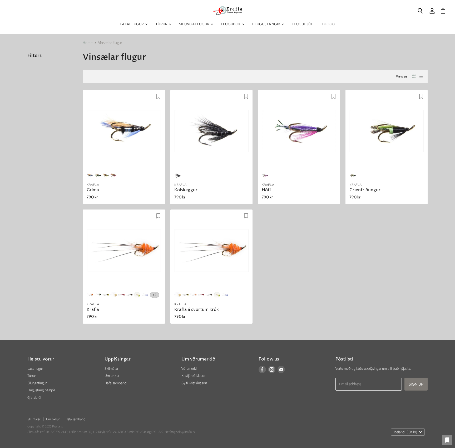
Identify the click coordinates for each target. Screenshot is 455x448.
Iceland (405, 432)
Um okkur (112, 375)
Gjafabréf (34, 397)
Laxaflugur (132, 24)
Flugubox (231, 24)
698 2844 (140, 432)
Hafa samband (116, 383)
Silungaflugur (194, 24)
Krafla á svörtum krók (196, 310)
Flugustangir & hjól (41, 390)
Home (87, 43)
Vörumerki (189, 368)
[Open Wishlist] (447, 440)
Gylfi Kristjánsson (194, 383)
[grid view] (414, 76)
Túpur (161, 24)
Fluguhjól (302, 24)
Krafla (93, 310)
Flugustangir (266, 24)
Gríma (93, 190)
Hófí (266, 190)
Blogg (328, 24)
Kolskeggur (185, 190)
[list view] (421, 76)
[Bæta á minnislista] (158, 96)
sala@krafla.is (185, 432)
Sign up (416, 384)
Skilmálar (111, 368)
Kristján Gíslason (193, 375)
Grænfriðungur (364, 190)
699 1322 (157, 432)
